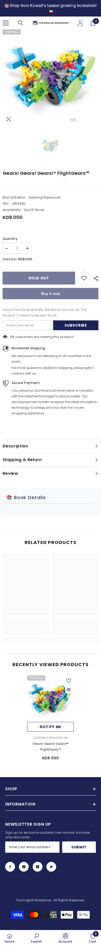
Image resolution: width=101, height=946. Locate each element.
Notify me (50, 726)
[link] (26, 629)
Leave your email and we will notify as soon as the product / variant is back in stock (45, 313)
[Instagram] (24, 867)
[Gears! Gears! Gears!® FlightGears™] (50, 698)
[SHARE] (94, 278)
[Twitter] (51, 867)
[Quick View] (69, 689)
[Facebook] (10, 867)
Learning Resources (44, 197)
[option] (50, 77)
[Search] (20, 23)
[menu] (6, 23)
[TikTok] (37, 867)
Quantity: (10, 238)
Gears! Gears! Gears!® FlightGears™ (50, 747)
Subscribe (75, 325)
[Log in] (80, 23)
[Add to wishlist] (84, 278)
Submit (79, 847)
